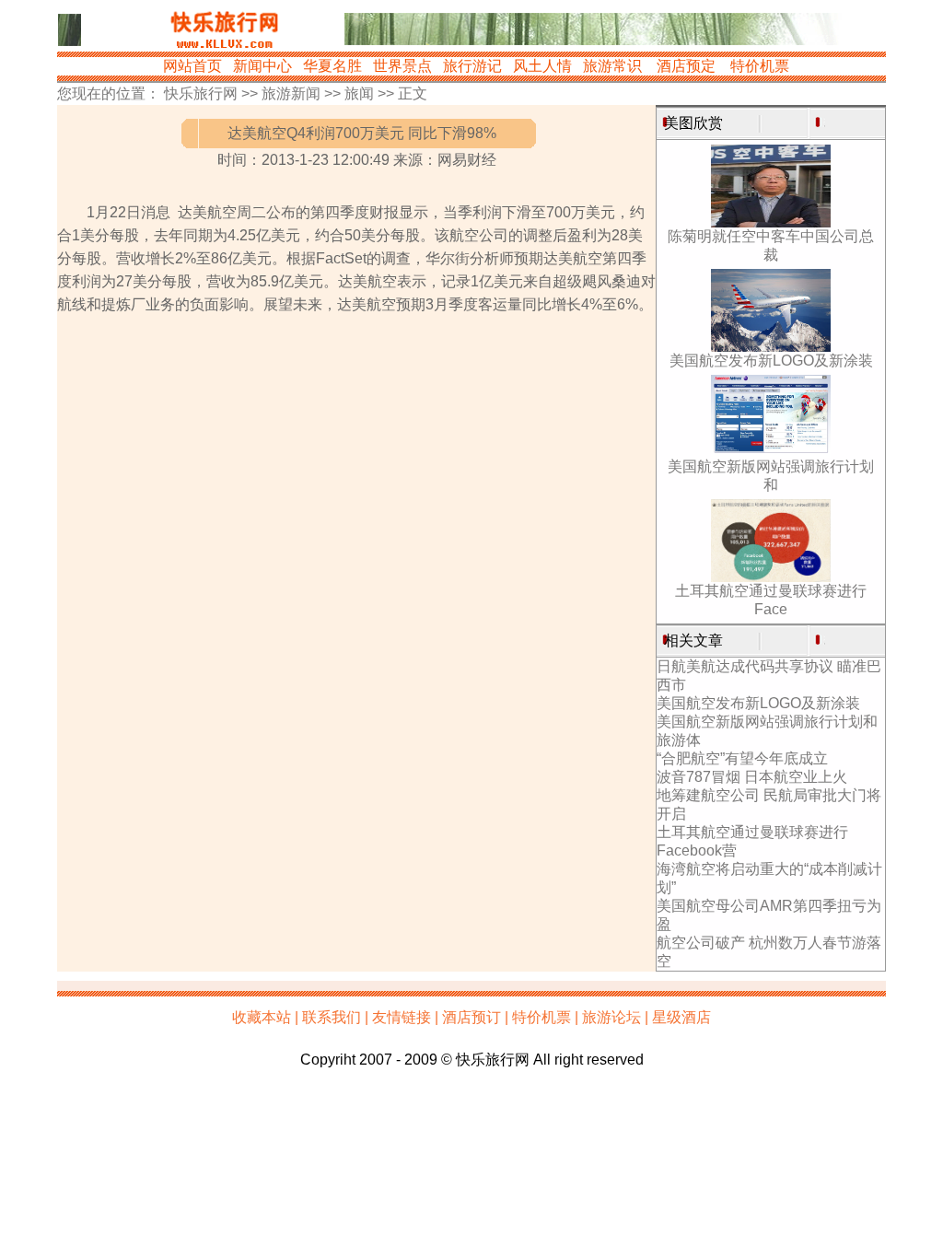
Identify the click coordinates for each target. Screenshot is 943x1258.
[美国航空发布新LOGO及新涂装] (771, 347)
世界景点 (402, 66)
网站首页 (192, 66)
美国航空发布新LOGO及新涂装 (771, 360)
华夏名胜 (332, 66)
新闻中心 (262, 66)
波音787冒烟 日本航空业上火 (752, 777)
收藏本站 (261, 1017)
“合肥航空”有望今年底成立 (742, 758)
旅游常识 (612, 66)
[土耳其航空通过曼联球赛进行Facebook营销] (771, 577)
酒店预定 (686, 66)
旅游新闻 (291, 93)
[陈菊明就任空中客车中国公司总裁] (771, 222)
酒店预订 (471, 1017)
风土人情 (542, 66)
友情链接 (401, 1017)
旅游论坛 (611, 1017)
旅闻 (359, 93)
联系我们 (331, 1017)
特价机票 (759, 66)
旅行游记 (472, 66)
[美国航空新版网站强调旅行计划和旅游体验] (771, 452)
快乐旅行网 (201, 93)
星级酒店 (681, 1017)
